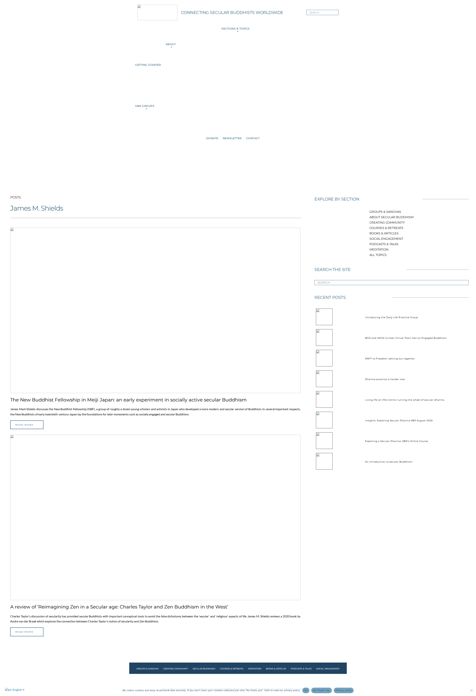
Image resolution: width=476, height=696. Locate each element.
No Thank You (321, 690)
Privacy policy (344, 690)
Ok (306, 690)
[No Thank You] (471, 690)
